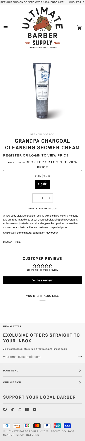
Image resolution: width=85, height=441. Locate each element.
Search (8, 434)
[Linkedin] (27, 409)
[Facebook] (5, 409)
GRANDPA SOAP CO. (42, 134)
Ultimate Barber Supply (24, 431)
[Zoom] (13, 119)
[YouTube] (34, 409)
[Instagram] (19, 409)
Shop (20, 434)
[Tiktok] (12, 409)
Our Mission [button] (12, 382)
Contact (68, 431)
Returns (32, 434)
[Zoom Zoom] (42, 91)
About (55, 431)
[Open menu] (9, 28)
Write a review (42, 280)
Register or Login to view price (36, 155)
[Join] (78, 356)
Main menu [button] (11, 370)
